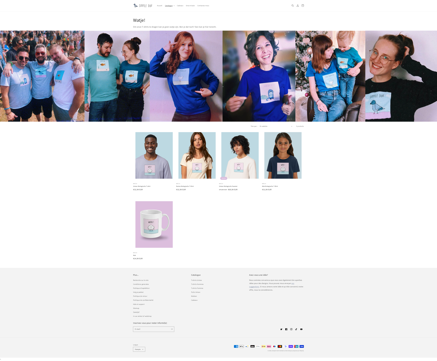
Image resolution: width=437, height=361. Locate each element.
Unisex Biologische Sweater (228, 186)
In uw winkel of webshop (142, 316)
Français (137, 349)
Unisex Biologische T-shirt (141, 186)
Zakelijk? (136, 312)
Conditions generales (141, 284)
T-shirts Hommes (197, 284)
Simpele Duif (275, 350)
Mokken (194, 296)
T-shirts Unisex (196, 280)
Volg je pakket (138, 292)
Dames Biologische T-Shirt (185, 186)
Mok (134, 255)
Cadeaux (194, 300)
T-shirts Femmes (197, 288)
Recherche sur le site (141, 280)
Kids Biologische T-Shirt (270, 186)
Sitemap (136, 308)
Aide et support (139, 304)
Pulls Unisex (195, 292)
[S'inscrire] (171, 329)
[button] (170, 5)
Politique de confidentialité (143, 300)
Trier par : (254, 126)
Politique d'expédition (141, 288)
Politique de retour (140, 296)
